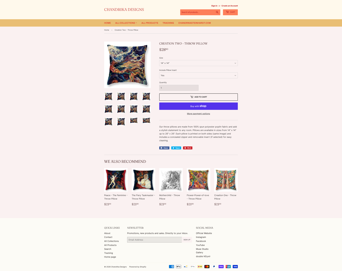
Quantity (163, 82)
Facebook (201, 241)
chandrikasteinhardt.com (194, 23)
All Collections (125, 23)
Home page (110, 256)
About (107, 233)
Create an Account (229, 6)
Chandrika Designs (124, 9)
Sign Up (187, 240)
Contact (108, 237)
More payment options (198, 113)
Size (161, 58)
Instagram (201, 237)
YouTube (200, 245)
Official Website (204, 233)
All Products (149, 23)
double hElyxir (203, 256)
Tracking (168, 23)
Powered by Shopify (137, 267)
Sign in (214, 6)
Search (107, 249)
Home (107, 23)
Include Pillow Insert (168, 70)
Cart (232, 12)
